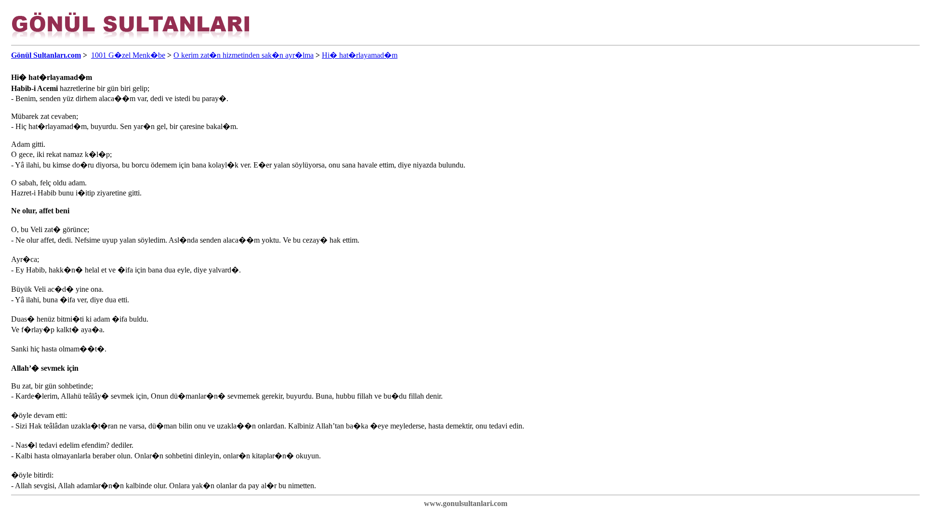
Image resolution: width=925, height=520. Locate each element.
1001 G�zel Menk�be (128, 55)
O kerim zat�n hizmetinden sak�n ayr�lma (243, 55)
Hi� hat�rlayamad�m (359, 55)
